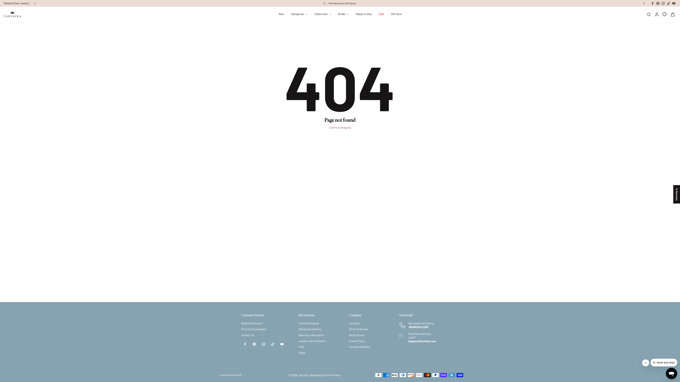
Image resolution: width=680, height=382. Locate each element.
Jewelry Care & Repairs (312, 340)
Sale (381, 14)
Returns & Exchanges (253, 329)
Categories (297, 14)
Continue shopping (340, 127)
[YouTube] (673, 3)
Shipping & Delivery (310, 329)
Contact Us (247, 335)
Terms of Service (359, 329)
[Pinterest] (658, 3)
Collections (320, 14)
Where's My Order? (252, 323)
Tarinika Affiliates (359, 346)
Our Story (354, 323)
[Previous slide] (35, 3)
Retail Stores (356, 335)
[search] (649, 14)
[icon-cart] (672, 14)
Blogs (302, 352)
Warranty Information (311, 335)
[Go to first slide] (644, 3)
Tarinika (303, 375)
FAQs (301, 346)
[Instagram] (663, 3)
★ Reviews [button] (676, 194)
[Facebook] (652, 3)
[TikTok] (668, 3)
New (281, 14)
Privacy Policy (357, 340)
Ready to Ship (364, 14)
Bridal (341, 14)
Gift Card (396, 14)
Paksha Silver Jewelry (16, 3)
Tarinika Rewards (309, 323)
